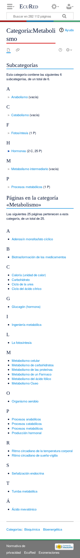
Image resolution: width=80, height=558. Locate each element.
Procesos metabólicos (26, 186)
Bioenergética (52, 529)
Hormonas (18, 150)
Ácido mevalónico (24, 509)
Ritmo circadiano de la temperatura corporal (42, 450)
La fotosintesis (22, 342)
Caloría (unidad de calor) (29, 275)
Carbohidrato (21, 279)
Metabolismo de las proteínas (32, 369)
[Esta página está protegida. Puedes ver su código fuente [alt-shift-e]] (53, 50)
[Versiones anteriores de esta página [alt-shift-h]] (60, 50)
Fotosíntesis (19, 133)
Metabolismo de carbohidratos (33, 365)
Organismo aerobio (25, 401)
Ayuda (69, 30)
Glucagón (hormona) (26, 306)
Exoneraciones (49, 552)
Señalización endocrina (28, 473)
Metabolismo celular (26, 360)
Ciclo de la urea (22, 284)
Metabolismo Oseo (25, 383)
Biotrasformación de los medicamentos (39, 257)
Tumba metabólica (24, 491)
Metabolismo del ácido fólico (31, 378)
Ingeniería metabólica (26, 324)
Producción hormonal (26, 432)
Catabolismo (20, 115)
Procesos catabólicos (27, 423)
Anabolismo (19, 97)
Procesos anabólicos (26, 419)
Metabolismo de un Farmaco (31, 374)
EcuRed (28, 6)
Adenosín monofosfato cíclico (32, 239)
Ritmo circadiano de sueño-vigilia (35, 455)
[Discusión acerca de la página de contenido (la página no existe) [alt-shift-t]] (18, 50)
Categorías (14, 529)
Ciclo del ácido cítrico (26, 288)
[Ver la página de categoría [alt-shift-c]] (8, 50)
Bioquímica (32, 529)
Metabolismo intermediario (29, 168)
